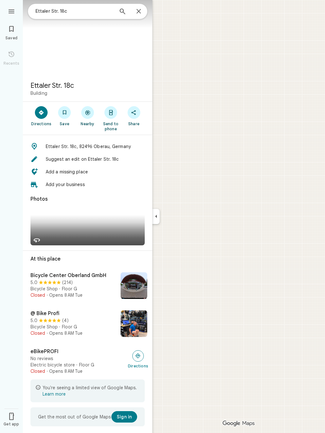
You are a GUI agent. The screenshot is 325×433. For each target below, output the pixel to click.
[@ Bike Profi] (87, 324)
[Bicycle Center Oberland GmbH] (87, 286)
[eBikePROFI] (87, 361)
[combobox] (75, 11)
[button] (87, 146)
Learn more (54, 394)
